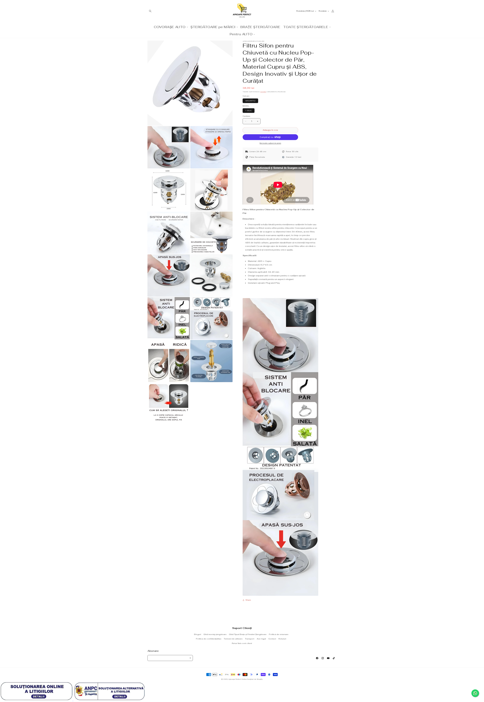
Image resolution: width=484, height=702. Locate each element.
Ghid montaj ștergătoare (215, 634)
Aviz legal (261, 639)
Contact (272, 639)
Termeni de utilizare (233, 639)
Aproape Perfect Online (237, 679)
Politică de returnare (279, 634)
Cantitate (246, 116)
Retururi (282, 639)
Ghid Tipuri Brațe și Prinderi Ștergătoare (248, 634)
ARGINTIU (250, 101)
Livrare (263, 92)
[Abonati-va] (190, 658)
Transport (249, 639)
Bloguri (197, 634)
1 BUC (248, 111)
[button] (150, 11)
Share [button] (248, 600)
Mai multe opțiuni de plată (270, 143)
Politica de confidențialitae (208, 639)
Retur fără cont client (242, 643)
